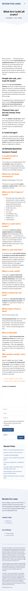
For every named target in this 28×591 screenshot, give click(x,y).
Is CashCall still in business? (10, 157)
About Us (8, 521)
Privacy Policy (10, 533)
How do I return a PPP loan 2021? (13, 452)
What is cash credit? (11, 271)
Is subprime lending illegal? (11, 455)
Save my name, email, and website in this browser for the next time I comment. (14, 423)
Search (5, 435)
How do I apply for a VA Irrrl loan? (13, 379)
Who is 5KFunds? (9, 332)
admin (20, 18)
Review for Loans (11, 3)
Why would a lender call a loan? (13, 355)
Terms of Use (10, 535)
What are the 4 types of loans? (12, 193)
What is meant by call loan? (12, 293)
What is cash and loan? (12, 249)
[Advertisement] (14, 40)
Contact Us (9, 523)
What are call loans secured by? (10, 175)
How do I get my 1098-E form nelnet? (14, 381)
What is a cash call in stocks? (11, 224)
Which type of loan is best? (11, 309)
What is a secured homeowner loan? (14, 450)
